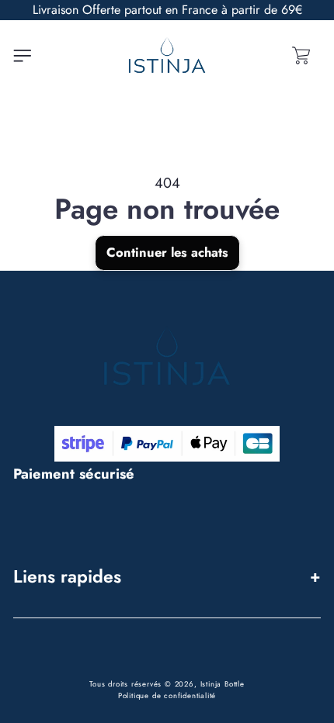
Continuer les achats (167, 252)
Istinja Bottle (222, 684)
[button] (22, 55)
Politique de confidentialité (167, 695)
